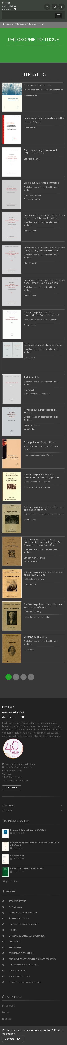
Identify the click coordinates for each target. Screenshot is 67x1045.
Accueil (9, 24)
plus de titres (12, 881)
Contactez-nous (12, 787)
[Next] (31, 677)
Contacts (7, 811)
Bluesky (6, 1012)
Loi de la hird (17, 855)
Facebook (9, 1006)
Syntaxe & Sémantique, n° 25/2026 (28, 830)
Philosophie (19, 24)
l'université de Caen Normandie (17, 726)
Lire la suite (49, 89)
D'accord (9, 1038)
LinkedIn (8, 1019)
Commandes (8, 806)
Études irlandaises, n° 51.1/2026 (26, 868)
